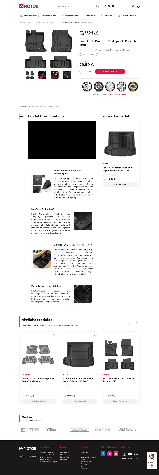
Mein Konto (64, 452)
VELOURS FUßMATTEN (49, 16)
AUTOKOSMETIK (108, 16)
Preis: (105, 179)
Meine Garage (65, 455)
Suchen (97, 6)
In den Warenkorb (110, 71)
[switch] (152, 466)
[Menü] (155, 453)
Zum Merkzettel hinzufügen (97, 54)
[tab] (25, 106)
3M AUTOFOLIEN (91, 16)
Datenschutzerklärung (89, 457)
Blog (82, 466)
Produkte (28, 22)
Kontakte (84, 468)
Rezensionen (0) (54, 106)
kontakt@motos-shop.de (48, 462)
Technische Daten (39, 106)
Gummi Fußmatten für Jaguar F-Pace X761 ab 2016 (38, 380)
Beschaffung (64, 457)
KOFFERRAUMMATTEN (71, 16)
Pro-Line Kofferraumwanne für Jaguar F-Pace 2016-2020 (118, 169)
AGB (82, 455)
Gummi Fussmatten (49, 22)
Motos (21, 22)
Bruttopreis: (84, 61)
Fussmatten (37, 22)
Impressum (84, 452)
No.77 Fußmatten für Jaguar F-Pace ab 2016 (118, 380)
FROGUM (105, 164)
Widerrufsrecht (86, 462)
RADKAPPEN (125, 16)
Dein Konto (133, 6)
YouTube (113, 6)
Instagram (109, 6)
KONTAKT (133, 16)
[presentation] (21, 75)
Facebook (105, 6)
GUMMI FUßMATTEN (30, 16)
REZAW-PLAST (26, 374)
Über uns (84, 464)
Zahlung (83, 459)
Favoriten (63, 459)
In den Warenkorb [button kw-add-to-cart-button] (120, 184)
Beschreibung (24, 106)
